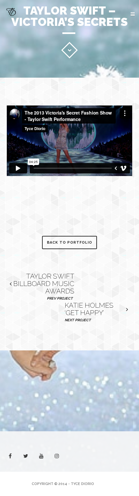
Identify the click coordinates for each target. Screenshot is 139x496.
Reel (121, 42)
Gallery (117, 52)
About (119, 32)
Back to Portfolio (69, 242)
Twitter (93, 85)
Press (119, 62)
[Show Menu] (122, 14)
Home (120, 22)
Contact (115, 72)
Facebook (116, 85)
